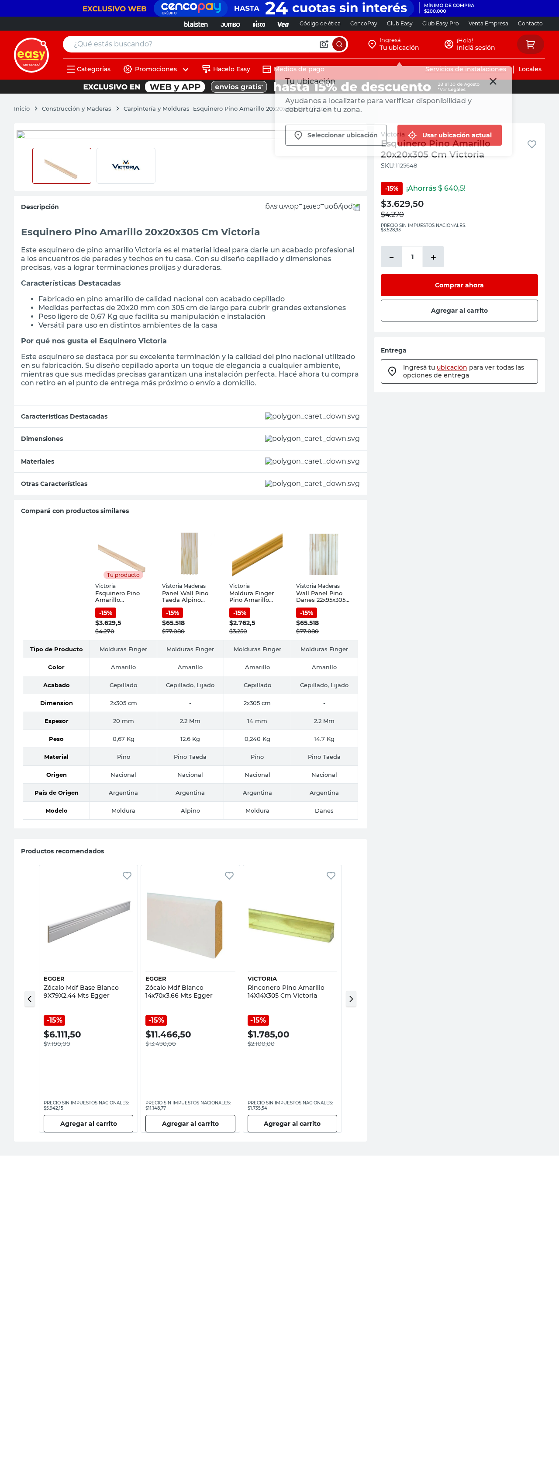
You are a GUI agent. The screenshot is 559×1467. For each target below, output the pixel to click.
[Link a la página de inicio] (26, 108)
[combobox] (205, 44)
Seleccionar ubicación (342, 135)
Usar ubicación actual (457, 135)
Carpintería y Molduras (157, 108)
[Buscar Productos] (339, 44)
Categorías (93, 69)
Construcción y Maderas (76, 108)
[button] (29, 998)
